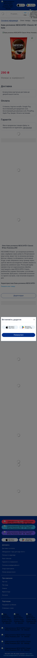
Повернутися (18, 335)
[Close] (34, 319)
